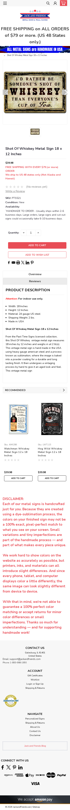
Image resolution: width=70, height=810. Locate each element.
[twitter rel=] (8, 767)
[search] (48, 3)
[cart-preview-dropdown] (62, 3)
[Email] (13, 262)
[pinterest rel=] (14, 767)
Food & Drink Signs (35, 52)
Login (29, 683)
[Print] (18, 262)
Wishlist (35, 679)
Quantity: (13, 232)
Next (64, 92)
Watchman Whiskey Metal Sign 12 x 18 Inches (16, 452)
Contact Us (35, 731)
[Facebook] (9, 262)
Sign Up (40, 683)
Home (5, 52)
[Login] (55, 3)
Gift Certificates (35, 675)
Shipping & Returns (35, 688)
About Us (35, 727)
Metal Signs (17, 52)
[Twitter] (23, 262)
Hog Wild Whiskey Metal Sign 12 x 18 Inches (50, 452)
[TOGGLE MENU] (5, 3)
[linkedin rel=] (20, 767)
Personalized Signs (35, 718)
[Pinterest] (32, 262)
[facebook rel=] (2, 767)
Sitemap (36, 807)
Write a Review (15, 191)
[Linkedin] (27, 262)
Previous (5, 92)
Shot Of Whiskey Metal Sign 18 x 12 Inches (27, 55)
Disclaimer (35, 735)
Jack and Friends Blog (35, 746)
